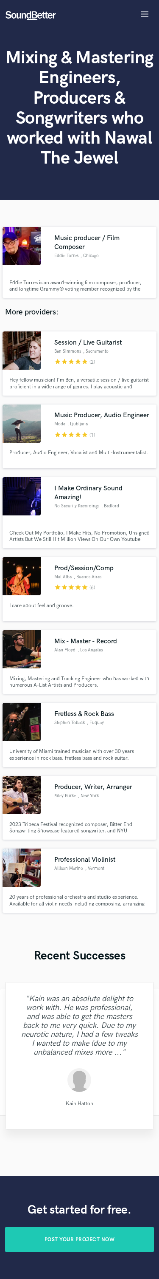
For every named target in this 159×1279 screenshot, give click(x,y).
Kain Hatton (79, 1103)
